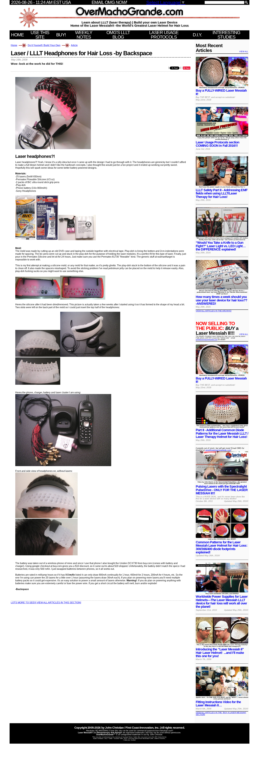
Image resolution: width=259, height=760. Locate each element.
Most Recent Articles (209, 48)
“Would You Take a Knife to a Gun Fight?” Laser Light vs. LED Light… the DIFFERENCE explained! (221, 246)
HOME (17, 34)
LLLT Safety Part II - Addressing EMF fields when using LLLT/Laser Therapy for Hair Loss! (221, 193)
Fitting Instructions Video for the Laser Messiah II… (218, 703)
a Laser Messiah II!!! (217, 328)
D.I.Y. (197, 34)
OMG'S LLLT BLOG (118, 34)
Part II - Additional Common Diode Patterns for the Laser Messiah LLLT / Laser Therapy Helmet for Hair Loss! (222, 433)
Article (74, 45)
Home (14, 45)
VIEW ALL (243, 51)
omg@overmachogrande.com (206, 339)
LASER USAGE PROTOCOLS (164, 34)
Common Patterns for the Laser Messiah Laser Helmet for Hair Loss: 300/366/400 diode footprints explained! (221, 547)
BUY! (61, 34)
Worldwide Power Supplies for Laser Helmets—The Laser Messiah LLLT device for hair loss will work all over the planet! (222, 601)
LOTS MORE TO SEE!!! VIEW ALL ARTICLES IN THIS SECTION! (46, 602)
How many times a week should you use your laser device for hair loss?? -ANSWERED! (221, 300)
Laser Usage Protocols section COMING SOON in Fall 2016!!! (217, 143)
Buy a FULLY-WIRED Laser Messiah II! (221, 92)
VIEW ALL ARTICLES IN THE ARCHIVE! (214, 311)
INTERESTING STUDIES (226, 34)
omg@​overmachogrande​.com (218, 450)
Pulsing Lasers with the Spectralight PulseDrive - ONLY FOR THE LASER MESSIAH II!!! (222, 490)
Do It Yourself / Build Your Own (44, 45)
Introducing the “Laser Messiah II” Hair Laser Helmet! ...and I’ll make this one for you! (220, 652)
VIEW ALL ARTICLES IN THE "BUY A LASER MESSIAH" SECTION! (221, 713)
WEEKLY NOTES (83, 34)
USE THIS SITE (40, 34)
